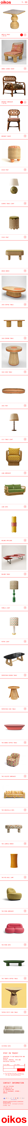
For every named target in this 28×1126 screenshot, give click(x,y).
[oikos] (6, 2)
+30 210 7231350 (8, 1086)
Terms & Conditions (18, 1101)
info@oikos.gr (7, 1088)
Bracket (21, 1103)
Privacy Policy (7, 1102)
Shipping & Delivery (8, 1101)
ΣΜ (10, 1103)
